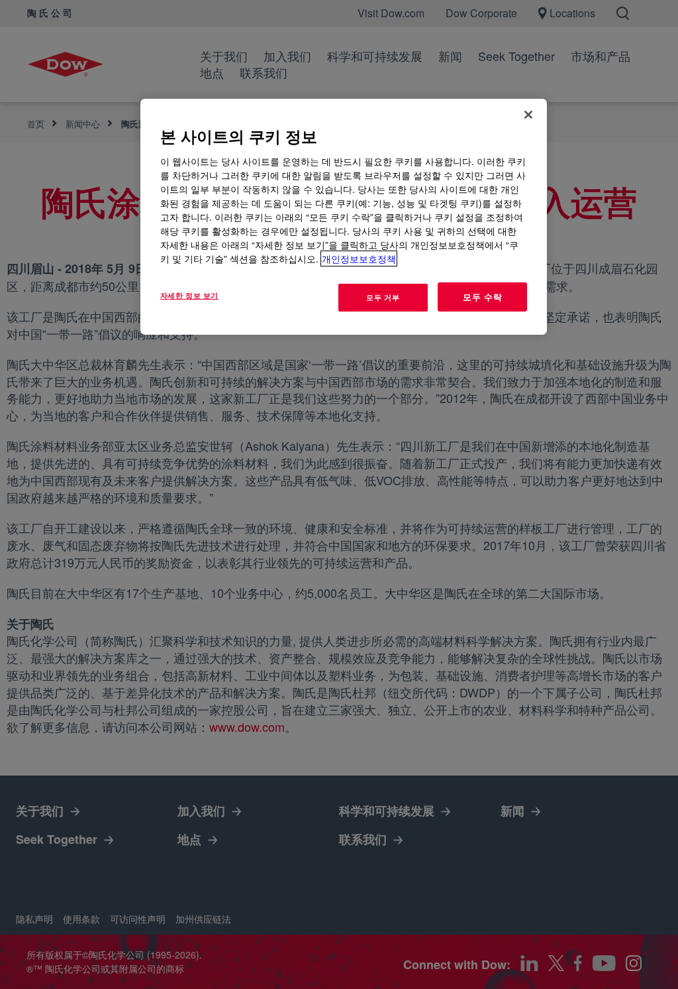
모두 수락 (482, 296)
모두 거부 (382, 297)
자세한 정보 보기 (189, 295)
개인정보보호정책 (359, 258)
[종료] (528, 114)
